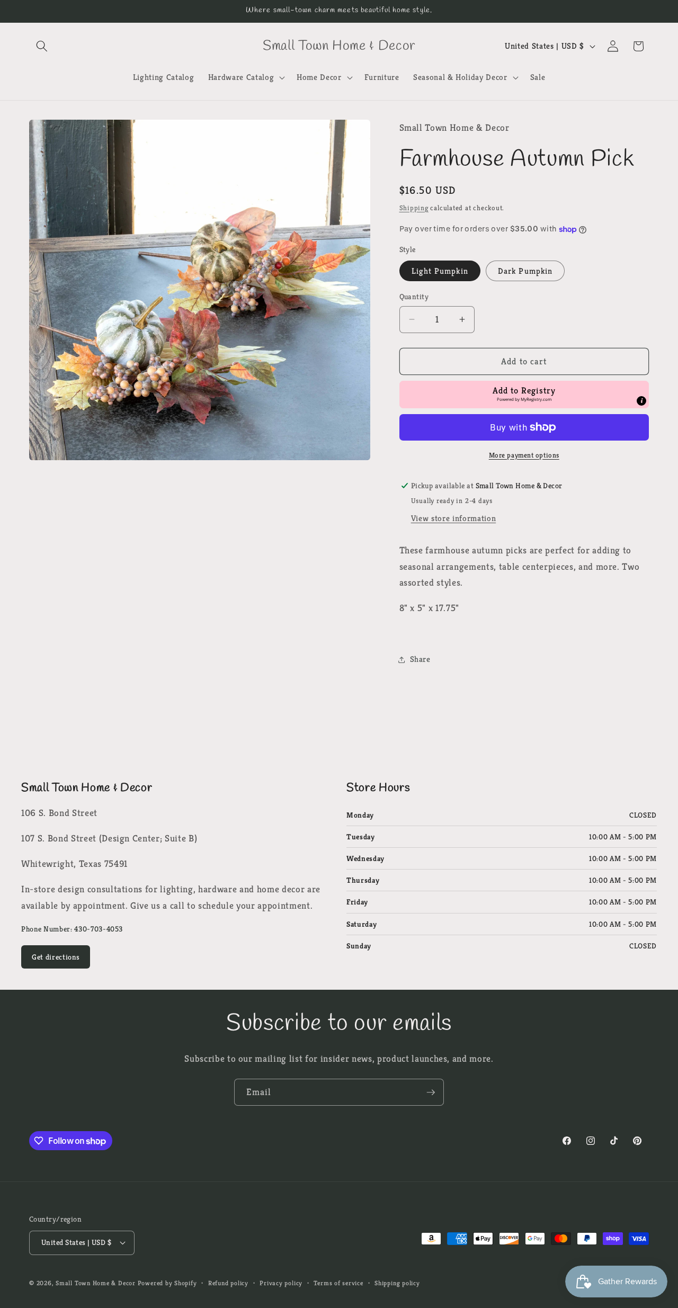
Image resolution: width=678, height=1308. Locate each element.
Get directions (55, 957)
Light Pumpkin (440, 271)
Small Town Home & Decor (96, 1283)
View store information (453, 518)
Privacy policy (281, 1283)
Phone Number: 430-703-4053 (72, 929)
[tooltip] (641, 401)
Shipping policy (397, 1283)
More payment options (524, 455)
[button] (42, 46)
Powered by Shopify (167, 1283)
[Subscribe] (430, 1092)
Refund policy (228, 1283)
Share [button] (420, 659)
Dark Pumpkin (525, 271)
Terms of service (338, 1283)
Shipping (414, 207)
